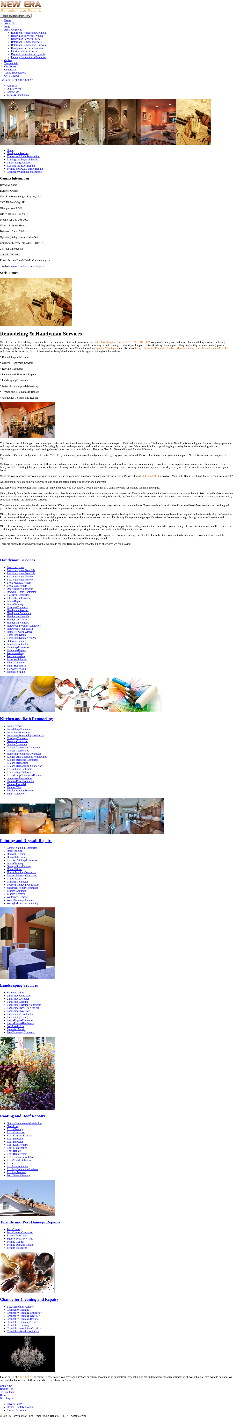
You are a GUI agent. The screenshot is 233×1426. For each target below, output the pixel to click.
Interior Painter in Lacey (24, 51)
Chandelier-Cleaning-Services (23, 1322)
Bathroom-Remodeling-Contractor (25, 735)
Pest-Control (13, 1229)
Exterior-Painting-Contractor (22, 860)
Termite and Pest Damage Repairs (25, 168)
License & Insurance (18, 1410)
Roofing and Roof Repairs (21, 165)
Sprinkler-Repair (16, 1029)
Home (7, 20)
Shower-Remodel (16, 784)
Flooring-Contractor (17, 607)
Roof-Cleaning (15, 1129)
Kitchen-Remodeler (17, 762)
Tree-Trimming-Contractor (21, 1032)
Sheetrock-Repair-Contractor (22, 887)
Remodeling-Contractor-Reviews (24, 775)
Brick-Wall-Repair (17, 585)
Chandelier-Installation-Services (24, 1328)
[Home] (21, 12)
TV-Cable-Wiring (16, 668)
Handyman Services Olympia (27, 35)
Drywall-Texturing (17, 857)
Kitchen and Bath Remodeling (23, 156)
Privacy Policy (15, 1403)
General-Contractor (17, 741)
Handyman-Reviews (18, 622)
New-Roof (12, 1126)
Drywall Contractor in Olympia (28, 54)
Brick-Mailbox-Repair (19, 582)
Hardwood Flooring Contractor (23, 625)
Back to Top (6, 1388)
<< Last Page (7, 1392)
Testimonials (11, 63)
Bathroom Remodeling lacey (26, 41)
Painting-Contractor (17, 644)
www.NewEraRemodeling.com (28, 266)
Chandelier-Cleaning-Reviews (23, 1318)
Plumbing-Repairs (16, 650)
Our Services (14, 88)
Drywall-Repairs (16, 853)
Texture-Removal (16, 893)
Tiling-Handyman (16, 665)
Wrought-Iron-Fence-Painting (23, 903)
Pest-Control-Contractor (20, 1232)
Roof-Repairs (14, 1150)
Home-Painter (14, 869)
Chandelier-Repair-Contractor (23, 1331)
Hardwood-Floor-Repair (20, 628)
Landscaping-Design (18, 1017)
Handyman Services (17, 153)
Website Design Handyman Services (218, 1422)
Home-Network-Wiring (19, 631)
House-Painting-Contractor (21, 872)
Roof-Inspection (15, 1138)
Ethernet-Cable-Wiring (19, 598)
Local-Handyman (16, 634)
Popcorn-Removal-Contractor (23, 884)
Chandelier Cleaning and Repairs (24, 171)
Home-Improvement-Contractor (24, 753)
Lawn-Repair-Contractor (20, 1020)
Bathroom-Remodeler (18, 732)
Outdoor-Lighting (16, 641)
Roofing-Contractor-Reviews (22, 1169)
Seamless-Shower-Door (19, 778)
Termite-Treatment (17, 1247)
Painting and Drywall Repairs (23, 159)
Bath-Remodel (15, 726)
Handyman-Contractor (19, 613)
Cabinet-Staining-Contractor (22, 847)
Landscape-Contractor (19, 995)
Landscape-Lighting (17, 1001)
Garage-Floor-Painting (19, 866)
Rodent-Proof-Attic (17, 1235)
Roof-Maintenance (17, 1147)
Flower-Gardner (15, 992)
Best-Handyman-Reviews (21, 576)
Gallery (8, 60)
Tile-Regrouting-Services (20, 790)
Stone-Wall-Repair (17, 659)
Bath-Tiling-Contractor (19, 729)
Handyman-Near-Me (18, 616)
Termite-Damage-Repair (20, 1244)
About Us (9, 23)
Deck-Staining (14, 850)
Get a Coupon (11, 75)
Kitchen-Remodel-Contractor (22, 759)
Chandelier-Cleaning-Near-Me (23, 1315)
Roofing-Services (16, 1172)
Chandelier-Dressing (18, 1325)
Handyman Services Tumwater (27, 48)
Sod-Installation (15, 1026)
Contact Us (10, 69)
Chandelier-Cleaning (18, 1309)
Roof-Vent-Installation (19, 1160)
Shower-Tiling (14, 787)
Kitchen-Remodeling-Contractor (24, 765)
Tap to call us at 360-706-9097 (16, 79)
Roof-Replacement (17, 1153)
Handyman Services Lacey (25, 38)
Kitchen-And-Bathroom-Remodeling (27, 756)
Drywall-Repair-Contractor (21, 591)
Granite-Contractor (17, 744)
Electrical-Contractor (18, 594)
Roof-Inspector (15, 1141)
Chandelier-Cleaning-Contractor (24, 1312)
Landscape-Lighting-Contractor (24, 1004)
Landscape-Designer (18, 998)
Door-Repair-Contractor (20, 588)
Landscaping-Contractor (20, 1014)
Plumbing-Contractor (18, 647)
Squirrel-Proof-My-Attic (20, 1238)
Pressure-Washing (16, 656)
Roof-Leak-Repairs (17, 1144)
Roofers (11, 1163)
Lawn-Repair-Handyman (20, 1023)
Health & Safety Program (20, 1407)
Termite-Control (15, 1241)
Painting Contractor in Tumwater (28, 57)
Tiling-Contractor (16, 662)
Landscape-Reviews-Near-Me (23, 1007)
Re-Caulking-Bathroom (19, 769)
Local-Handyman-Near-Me (21, 637)
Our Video (10, 66)
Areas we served (13, 29)
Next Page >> (7, 1398)
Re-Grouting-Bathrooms (20, 772)
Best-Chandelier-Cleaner (20, 1306)
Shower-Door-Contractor (20, 781)
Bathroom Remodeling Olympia (28, 32)
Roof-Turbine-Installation (20, 1157)
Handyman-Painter (17, 619)
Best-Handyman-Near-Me (21, 570)
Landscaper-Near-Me (18, 1010)
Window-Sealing (16, 671)
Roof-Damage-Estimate (19, 1135)
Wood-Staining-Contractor (21, 900)
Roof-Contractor (16, 1132)
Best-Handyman (15, 567)
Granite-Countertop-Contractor (23, 747)
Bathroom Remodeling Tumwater (29, 45)
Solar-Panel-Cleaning (18, 1175)
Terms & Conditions (15, 72)
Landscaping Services (18, 162)
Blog (7, 26)
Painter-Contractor (17, 878)
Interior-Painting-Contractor (22, 875)
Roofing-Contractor (17, 1166)
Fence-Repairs (14, 601)
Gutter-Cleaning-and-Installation (24, 1123)
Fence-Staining (15, 604)
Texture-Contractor (17, 890)
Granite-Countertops (18, 750)
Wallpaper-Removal (17, 896)
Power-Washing (15, 653)
